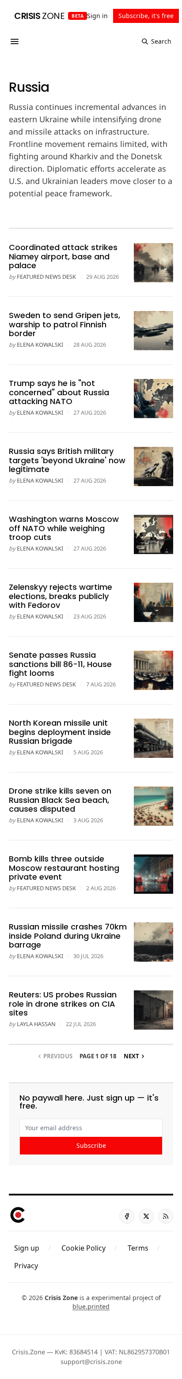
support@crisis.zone (91, 1361)
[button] (27, 1248)
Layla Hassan (36, 1024)
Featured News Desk (46, 277)
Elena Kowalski (40, 344)
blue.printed (91, 1306)
